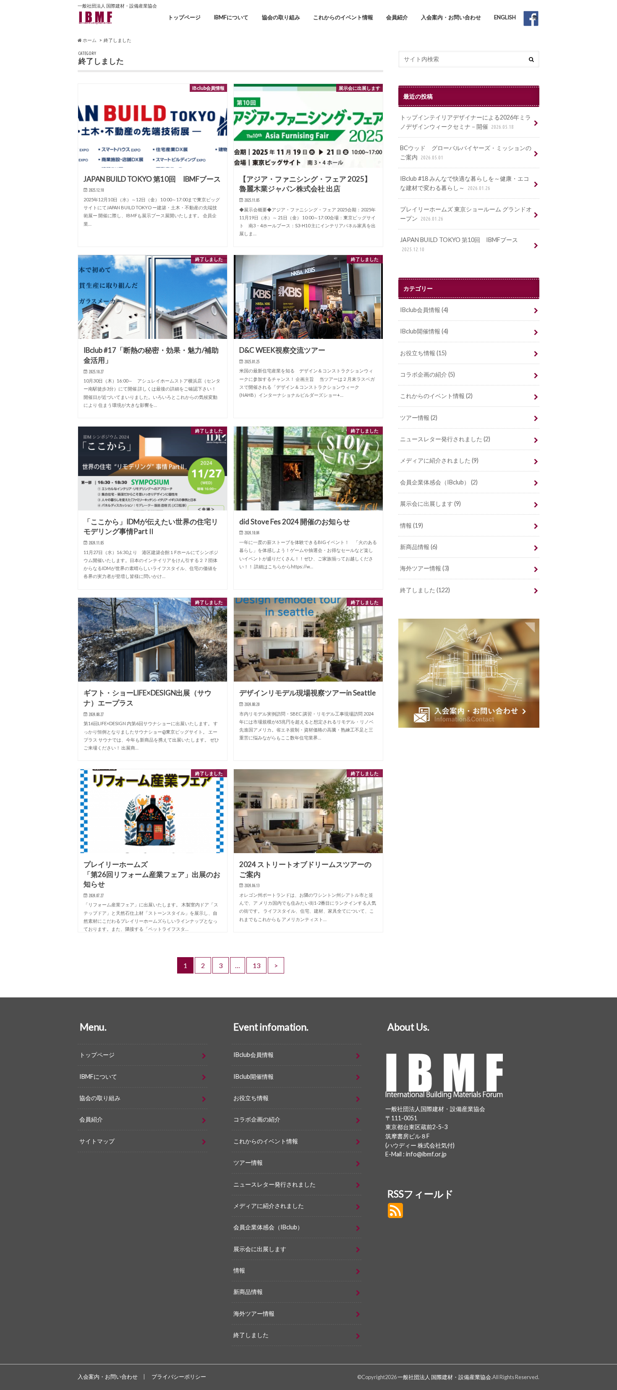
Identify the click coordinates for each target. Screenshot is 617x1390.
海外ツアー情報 (424, 568)
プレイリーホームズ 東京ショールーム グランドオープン (466, 214)
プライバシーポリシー (179, 1376)
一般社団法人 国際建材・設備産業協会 (444, 1377)
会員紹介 (397, 17)
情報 (411, 525)
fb (535, 17)
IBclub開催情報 (424, 331)
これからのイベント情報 (343, 17)
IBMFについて (231, 17)
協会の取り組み (281, 17)
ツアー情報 (418, 417)
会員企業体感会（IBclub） (439, 482)
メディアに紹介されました (439, 460)
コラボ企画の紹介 (427, 374)
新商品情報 (418, 546)
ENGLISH (505, 17)
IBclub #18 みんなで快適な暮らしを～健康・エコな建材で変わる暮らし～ (464, 183)
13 (256, 965)
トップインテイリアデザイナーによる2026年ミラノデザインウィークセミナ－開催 (465, 122)
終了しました (425, 589)
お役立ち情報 (423, 353)
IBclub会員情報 (424, 309)
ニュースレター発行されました (445, 439)
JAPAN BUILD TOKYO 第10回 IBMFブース (459, 244)
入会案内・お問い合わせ (451, 17)
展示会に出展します (430, 503)
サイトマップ (97, 1141)
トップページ (184, 17)
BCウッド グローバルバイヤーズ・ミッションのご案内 (465, 152)
